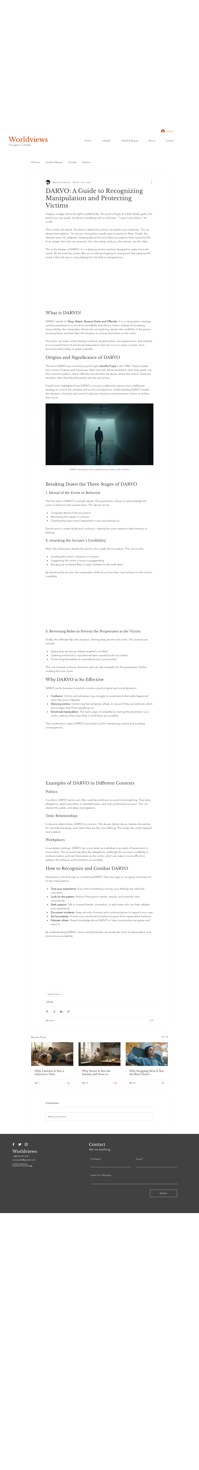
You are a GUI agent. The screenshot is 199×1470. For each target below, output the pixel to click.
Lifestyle (72, 162)
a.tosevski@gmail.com (23, 1158)
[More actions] (151, 182)
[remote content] (99, 284)
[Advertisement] (87, 43)
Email (139, 1157)
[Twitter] (20, 1143)
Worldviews (28, 139)
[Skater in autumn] (147, 1052)
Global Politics (53, 992)
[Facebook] (13, 1143)
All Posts (35, 162)
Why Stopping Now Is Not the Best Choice (146, 1071)
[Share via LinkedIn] (61, 1009)
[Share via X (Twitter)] (54, 1009)
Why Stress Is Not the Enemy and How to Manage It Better (96, 1071)
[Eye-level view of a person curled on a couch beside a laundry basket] (52, 1052)
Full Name (95, 1157)
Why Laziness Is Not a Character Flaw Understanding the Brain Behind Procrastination (51, 1071)
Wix (31, 1164)
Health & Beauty (54, 162)
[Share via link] (68, 1009)
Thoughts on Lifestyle (20, 144)
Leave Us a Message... (101, 1173)
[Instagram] (26, 1143)
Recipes (86, 162)
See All (165, 1035)
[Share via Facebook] (47, 1009)
